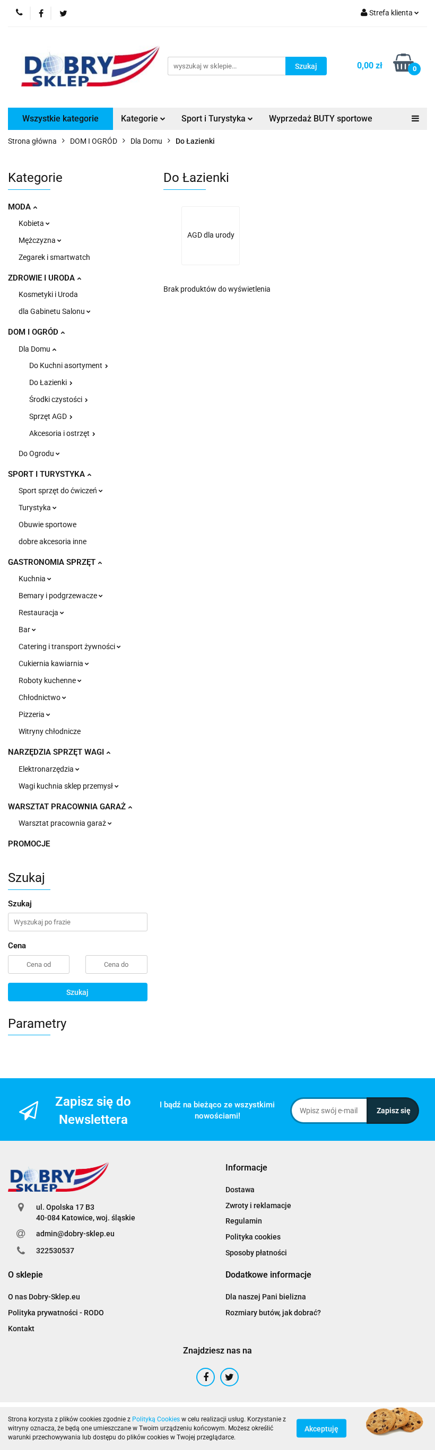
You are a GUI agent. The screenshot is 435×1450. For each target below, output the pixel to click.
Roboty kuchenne (48, 680)
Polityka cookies (253, 1237)
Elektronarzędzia (47, 769)
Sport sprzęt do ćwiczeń (59, 490)
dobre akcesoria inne (52, 541)
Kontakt (21, 1328)
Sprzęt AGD (48, 416)
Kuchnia (33, 578)
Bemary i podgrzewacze (59, 595)
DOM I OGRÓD (34, 332)
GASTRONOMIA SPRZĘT (53, 562)
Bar (25, 629)
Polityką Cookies (156, 1419)
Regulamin (243, 1221)
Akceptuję (321, 1429)
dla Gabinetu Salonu (52, 311)
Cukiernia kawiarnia (52, 663)
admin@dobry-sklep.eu (75, 1233)
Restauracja (39, 612)
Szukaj (77, 992)
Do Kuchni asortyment (66, 365)
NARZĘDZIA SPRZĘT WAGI (57, 752)
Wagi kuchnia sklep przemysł (67, 786)
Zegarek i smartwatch (54, 257)
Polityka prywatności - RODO (56, 1312)
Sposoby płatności (256, 1252)
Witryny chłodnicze (50, 731)
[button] (246, 1168)
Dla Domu (35, 349)
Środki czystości (56, 399)
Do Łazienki (48, 382)
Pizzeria (32, 714)
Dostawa (240, 1189)
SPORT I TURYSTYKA (47, 474)
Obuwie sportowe (47, 524)
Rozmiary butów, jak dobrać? (273, 1312)
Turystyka (36, 507)
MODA (20, 207)
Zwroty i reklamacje (258, 1205)
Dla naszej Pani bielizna (265, 1296)
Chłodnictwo (40, 697)
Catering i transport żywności (68, 646)
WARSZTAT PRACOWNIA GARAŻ (68, 806)
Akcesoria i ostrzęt (60, 433)
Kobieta (32, 223)
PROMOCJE (29, 844)
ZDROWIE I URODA (42, 278)
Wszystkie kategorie (60, 118)
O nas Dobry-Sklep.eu (44, 1296)
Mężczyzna (38, 240)
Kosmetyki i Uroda (48, 294)
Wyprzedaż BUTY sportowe (320, 118)
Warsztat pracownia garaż (63, 823)
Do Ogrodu (37, 453)
